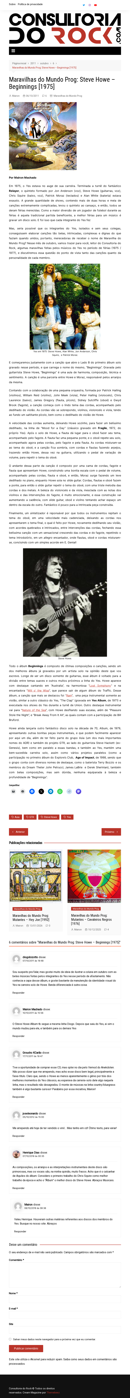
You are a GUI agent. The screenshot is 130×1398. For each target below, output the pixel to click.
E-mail (13, 1308)
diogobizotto (30, 957)
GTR (31, 817)
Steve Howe (50, 817)
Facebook (78, 5)
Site (11, 1324)
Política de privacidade (30, 4)
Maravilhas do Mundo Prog (68, 95)
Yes (69, 817)
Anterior (20, 831)
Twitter (83, 5)
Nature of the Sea (34, 710)
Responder (19, 992)
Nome (13, 1293)
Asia (17, 817)
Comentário (16, 1260)
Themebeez (53, 1392)
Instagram (89, 5)
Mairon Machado (32, 1009)
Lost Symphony (100, 685)
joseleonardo (30, 1113)
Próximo (109, 831)
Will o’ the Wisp (38, 690)
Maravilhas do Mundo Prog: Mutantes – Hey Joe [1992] (31, 918)
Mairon (16, 95)
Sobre (12, 4)
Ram (69, 695)
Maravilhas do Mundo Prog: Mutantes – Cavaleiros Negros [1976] (91, 919)
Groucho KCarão (32, 1052)
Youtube (95, 5)
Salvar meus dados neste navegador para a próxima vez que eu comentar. (54, 1339)
